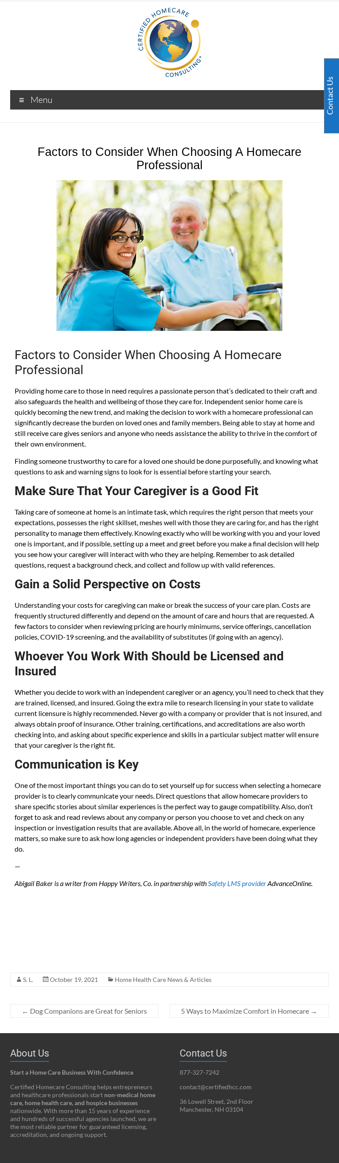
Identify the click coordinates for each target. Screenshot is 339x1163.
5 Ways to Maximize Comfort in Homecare (249, 1011)
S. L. (28, 979)
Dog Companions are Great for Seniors (84, 1011)
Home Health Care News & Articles (163, 979)
